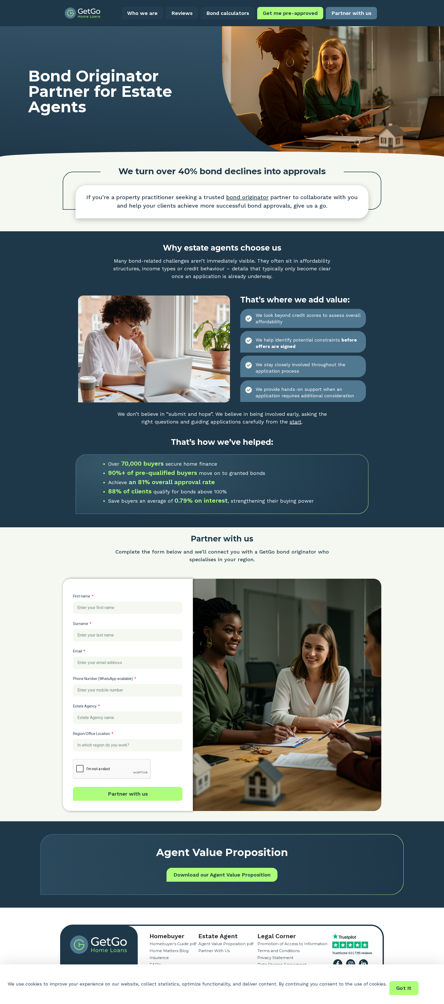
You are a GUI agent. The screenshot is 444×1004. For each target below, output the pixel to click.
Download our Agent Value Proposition (222, 875)
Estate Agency (85, 706)
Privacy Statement (275, 957)
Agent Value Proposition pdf (225, 943)
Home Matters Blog (169, 950)
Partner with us (351, 13)
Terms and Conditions (278, 950)
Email (78, 651)
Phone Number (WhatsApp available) (103, 679)
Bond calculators (227, 13)
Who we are (142, 13)
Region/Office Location (92, 734)
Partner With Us (214, 950)
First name (82, 596)
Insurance (159, 957)
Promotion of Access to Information (292, 943)
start (295, 422)
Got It (404, 988)
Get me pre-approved (290, 13)
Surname (81, 624)
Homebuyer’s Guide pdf (173, 943)
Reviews (181, 13)
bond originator (247, 197)
